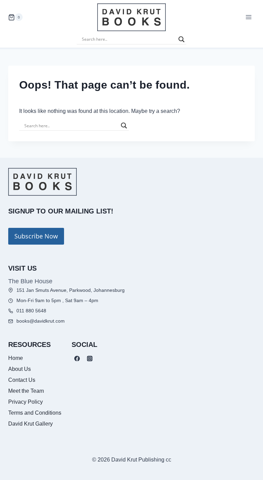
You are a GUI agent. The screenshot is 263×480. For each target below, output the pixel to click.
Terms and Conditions (34, 413)
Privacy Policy (25, 402)
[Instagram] (89, 358)
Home (15, 358)
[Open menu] (248, 17)
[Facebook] (77, 358)
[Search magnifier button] (181, 39)
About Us (19, 369)
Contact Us (21, 380)
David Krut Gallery (30, 424)
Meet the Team (26, 391)
